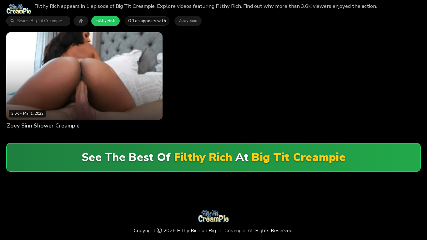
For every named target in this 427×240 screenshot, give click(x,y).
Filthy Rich (105, 20)
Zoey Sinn (188, 20)
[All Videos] (80, 21)
